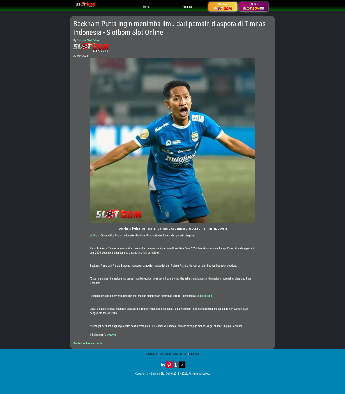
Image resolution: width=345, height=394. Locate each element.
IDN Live (184, 353)
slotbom (94, 235)
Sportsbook (152, 353)
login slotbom (205, 296)
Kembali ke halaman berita (87, 343)
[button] (163, 364)
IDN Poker (194, 353)
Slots (175, 353)
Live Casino (165, 353)
